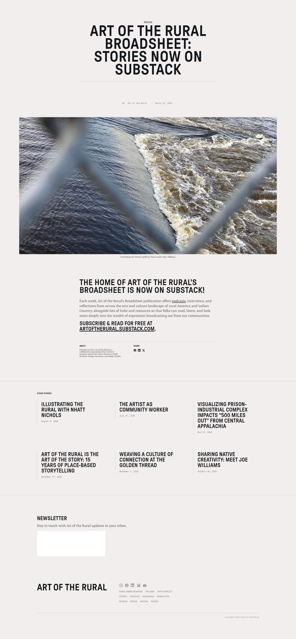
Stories (148, 22)
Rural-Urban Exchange (131, 592)
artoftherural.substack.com (117, 329)
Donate (154, 601)
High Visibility (164, 592)
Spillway (150, 592)
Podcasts (135, 596)
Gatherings (148, 596)
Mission (123, 601)
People (133, 601)
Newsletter (163, 596)
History (144, 601)
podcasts (179, 301)
